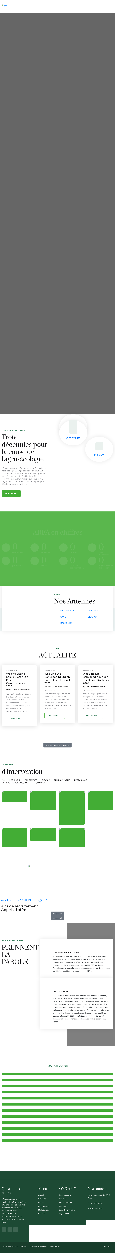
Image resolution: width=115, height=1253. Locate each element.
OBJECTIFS (73, 438)
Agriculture (43, 806)
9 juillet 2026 (49, 670)
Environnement (101, 804)
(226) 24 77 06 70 (95, 1203)
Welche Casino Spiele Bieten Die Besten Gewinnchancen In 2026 (18, 680)
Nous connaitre (65, 1195)
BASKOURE (66, 623)
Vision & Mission (65, 1202)
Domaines (63, 1206)
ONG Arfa (42, 1199)
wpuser (9, 690)
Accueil (41, 1195)
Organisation (64, 1214)
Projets (41, 1202)
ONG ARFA (6, 1246)
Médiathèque (43, 1210)
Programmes (43, 1206)
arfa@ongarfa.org (95, 1208)
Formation (72, 843)
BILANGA (92, 617)
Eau (43, 840)
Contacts (41, 1214)
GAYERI (64, 617)
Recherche (14, 802)
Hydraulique (14, 843)
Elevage (72, 812)
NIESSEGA (93, 611)
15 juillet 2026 (11, 670)
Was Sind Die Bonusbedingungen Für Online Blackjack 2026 (57, 678)
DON (57, 74)
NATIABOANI (67, 611)
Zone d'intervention (67, 1210)
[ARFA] (4, 5)
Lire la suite (11, 493)
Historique (63, 1199)
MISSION (99, 454)
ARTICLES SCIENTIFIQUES (24, 900)
